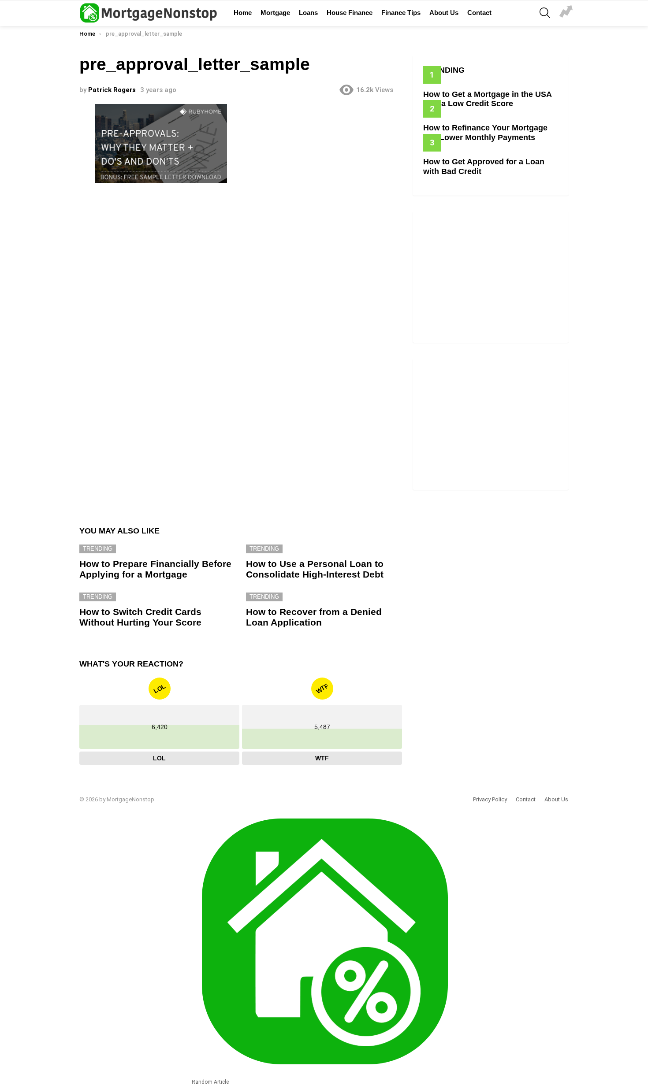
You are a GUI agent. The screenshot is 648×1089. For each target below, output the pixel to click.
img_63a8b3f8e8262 (566, 12)
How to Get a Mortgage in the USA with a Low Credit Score (487, 99)
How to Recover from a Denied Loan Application (314, 617)
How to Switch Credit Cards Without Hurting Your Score (140, 617)
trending (97, 548)
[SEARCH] (545, 13)
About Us (443, 12)
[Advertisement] (241, 259)
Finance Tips (401, 12)
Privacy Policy (490, 799)
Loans (308, 12)
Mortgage (275, 12)
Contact (479, 12)
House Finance (349, 12)
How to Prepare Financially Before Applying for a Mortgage (155, 569)
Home (243, 12)
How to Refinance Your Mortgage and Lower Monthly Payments (485, 132)
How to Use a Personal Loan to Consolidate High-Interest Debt (315, 569)
